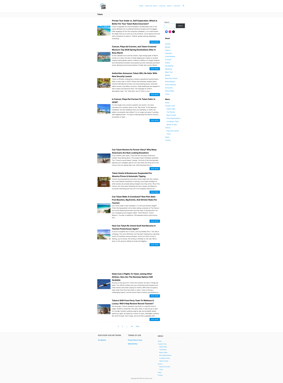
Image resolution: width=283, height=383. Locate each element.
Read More (155, 42)
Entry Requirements (173, 118)
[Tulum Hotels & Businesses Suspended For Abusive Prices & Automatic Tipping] (103, 182)
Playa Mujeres (170, 81)
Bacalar (167, 47)
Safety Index (171, 109)
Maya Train (169, 72)
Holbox (167, 63)
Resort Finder (171, 115)
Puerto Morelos (170, 85)
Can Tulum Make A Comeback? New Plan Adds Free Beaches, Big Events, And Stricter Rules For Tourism (134, 200)
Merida (167, 75)
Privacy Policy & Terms (135, 340)
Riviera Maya (169, 91)
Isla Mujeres (169, 66)
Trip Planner (171, 112)
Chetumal (168, 53)
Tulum (167, 94)
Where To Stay (172, 124)
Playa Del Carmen (171, 78)
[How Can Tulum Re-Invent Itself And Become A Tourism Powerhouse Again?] (103, 235)
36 (132, 326)
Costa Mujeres (170, 56)
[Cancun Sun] (110, 6)
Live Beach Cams (173, 121)
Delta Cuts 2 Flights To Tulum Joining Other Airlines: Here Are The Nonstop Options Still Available (132, 277)
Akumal (167, 44)
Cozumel (168, 59)
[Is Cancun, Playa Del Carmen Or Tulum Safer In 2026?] (103, 109)
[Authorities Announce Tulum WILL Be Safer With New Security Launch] (103, 84)
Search (166, 22)
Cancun (167, 50)
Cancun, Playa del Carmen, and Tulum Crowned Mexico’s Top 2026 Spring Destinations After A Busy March (134, 49)
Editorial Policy (132, 344)
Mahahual (168, 69)
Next (137, 326)
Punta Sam (169, 88)
